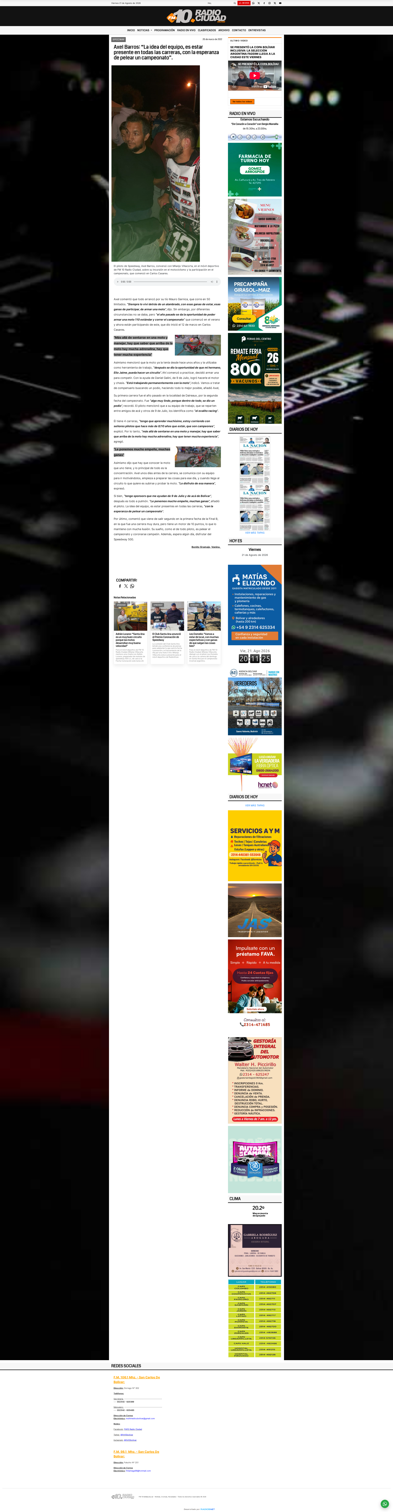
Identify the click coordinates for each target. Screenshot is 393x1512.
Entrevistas (257, 30)
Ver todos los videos (242, 101)
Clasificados (207, 30)
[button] (234, 3)
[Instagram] (269, 3)
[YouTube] (280, 3)
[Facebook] (264, 3)
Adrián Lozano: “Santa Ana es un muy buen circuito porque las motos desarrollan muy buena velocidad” (130, 640)
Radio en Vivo (186, 30)
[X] (258, 3)
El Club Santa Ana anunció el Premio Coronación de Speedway (166, 637)
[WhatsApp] (253, 3)
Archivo (224, 30)
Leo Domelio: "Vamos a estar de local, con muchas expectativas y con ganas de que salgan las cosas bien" (204, 640)
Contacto (239, 30)
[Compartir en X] (126, 586)
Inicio (131, 30)
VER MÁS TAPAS (255, 532)
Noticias (143, 30)
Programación (164, 30)
